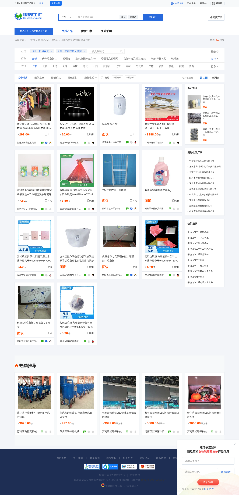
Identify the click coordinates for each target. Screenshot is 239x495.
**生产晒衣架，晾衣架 (114, 190)
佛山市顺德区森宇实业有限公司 (117, 208)
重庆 (75, 66)
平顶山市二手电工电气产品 (200, 249)
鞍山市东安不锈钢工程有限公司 (74, 142)
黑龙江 (139, 66)
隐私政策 (144, 458)
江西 (191, 66)
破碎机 (133, 17)
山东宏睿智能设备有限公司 (202, 211)
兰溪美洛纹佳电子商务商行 (114, 142)
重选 (213, 51)
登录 (41, 3)
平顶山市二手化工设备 (198, 265)
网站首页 (61, 458)
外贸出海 (178, 3)
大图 (205, 77)
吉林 (128, 66)
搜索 (152, 17)
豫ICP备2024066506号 (153, 479)
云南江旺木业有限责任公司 (202, 172)
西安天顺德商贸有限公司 (156, 208)
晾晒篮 (175, 58)
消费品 (54, 40)
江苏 (151, 66)
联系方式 (95, 458)
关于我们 (78, 458)
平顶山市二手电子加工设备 (200, 282)
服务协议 (209, 489)
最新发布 (39, 77)
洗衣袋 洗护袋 (110, 124)
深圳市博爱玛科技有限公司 (202, 178)
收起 (213, 59)
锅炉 (123, 17)
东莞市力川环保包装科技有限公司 (205, 166)
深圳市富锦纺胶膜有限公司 (72, 209)
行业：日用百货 (40, 51)
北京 (44, 66)
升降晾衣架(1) (50, 58)
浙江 (161, 66)
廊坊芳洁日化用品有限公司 (29, 209)
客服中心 (111, 458)
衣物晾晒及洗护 (81, 40)
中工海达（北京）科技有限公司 (204, 194)
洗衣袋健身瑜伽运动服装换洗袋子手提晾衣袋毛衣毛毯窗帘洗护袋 (77, 260)
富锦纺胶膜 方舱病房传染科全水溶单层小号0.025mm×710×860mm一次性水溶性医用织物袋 (77, 326)
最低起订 (73, 77)
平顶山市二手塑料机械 (198, 232)
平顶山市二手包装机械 (198, 243)
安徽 (171, 66)
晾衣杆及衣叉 (158, 58)
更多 (213, 66)
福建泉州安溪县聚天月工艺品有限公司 (35, 142)
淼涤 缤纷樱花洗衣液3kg (158, 190)
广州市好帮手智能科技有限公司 (159, 142)
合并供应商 (187, 78)
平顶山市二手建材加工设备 (200, 271)
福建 (181, 66)
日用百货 (66, 40)
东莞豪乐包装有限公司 (199, 200)
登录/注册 (208, 482)
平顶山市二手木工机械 (198, 237)
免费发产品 (216, 17)
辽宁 (118, 66)
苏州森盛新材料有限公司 (200, 206)
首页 (32, 40)
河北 (85, 66)
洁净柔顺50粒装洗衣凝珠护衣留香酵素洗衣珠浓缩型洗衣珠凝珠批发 (34, 194)
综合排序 (23, 77)
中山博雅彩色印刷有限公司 (202, 161)
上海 (54, 66)
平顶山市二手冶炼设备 (198, 254)
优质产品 (67, 31)
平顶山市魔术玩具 (196, 277)
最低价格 (56, 77)
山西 (95, 66)
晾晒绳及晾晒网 (109, 58)
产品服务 (191, 3)
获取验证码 (226, 472)
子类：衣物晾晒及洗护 (69, 51)
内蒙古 (106, 66)
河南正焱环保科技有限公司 (117, 431)
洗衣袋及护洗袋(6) (85, 58)
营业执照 (135, 475)
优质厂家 (86, 31)
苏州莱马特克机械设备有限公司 (34, 431)
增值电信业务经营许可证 (112, 475)
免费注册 (55, 3)
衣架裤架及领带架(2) (134, 58)
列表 (216, 77)
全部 (34, 58)
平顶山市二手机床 (196, 260)
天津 (64, 66)
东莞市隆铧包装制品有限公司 (203, 189)
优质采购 (106, 31)
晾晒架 (66, 58)
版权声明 (161, 458)
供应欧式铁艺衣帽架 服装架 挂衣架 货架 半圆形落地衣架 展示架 (34, 128)
